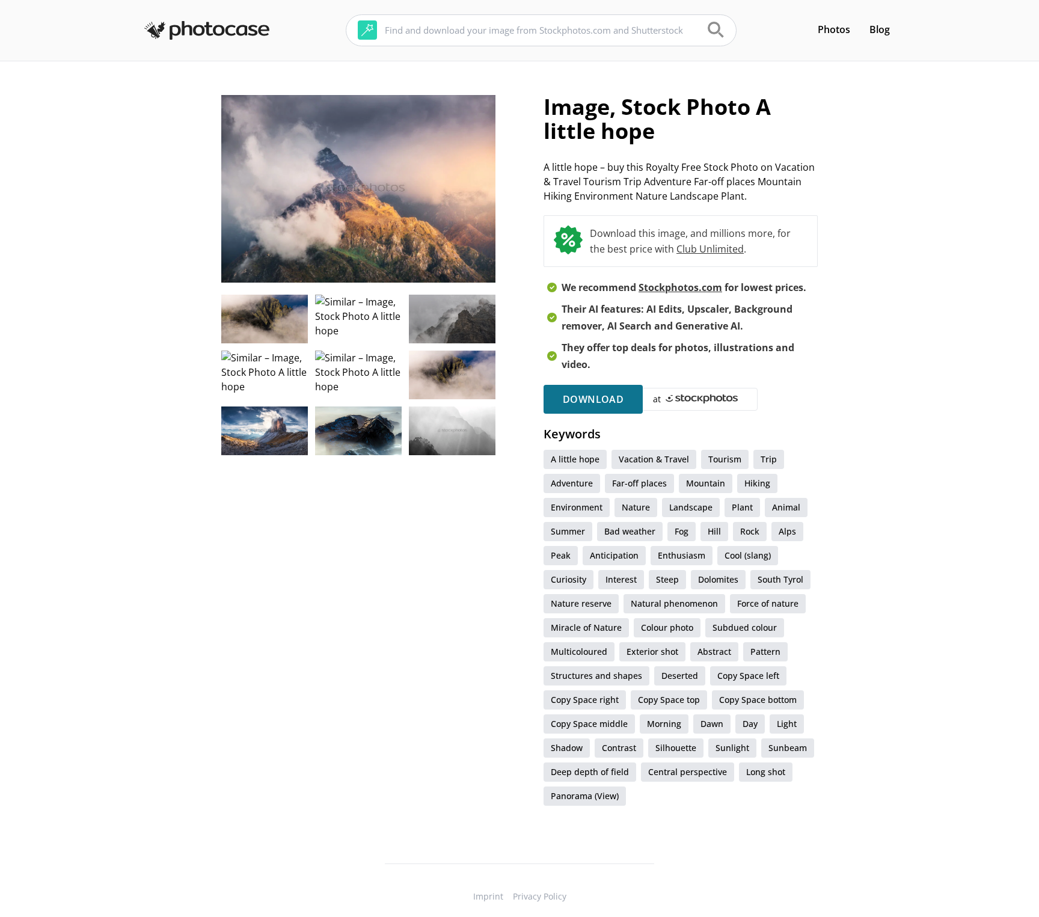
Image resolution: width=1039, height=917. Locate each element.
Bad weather (629, 531)
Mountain (705, 483)
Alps (787, 531)
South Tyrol (780, 579)
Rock (749, 531)
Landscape (691, 507)
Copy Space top (669, 699)
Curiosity (568, 579)
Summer (568, 531)
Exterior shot (652, 651)
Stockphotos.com (680, 287)
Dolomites (718, 579)
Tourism (724, 459)
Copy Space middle (589, 723)
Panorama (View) (585, 796)
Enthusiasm (681, 555)
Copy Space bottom (758, 699)
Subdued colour (745, 627)
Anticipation (614, 555)
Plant (742, 507)
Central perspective (687, 771)
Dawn (711, 723)
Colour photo (667, 627)
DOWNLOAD (593, 399)
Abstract (714, 651)
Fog (681, 531)
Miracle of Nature (586, 627)
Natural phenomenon (674, 603)
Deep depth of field (590, 771)
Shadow (567, 747)
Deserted (679, 675)
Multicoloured (579, 651)
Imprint (488, 896)
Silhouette (675, 747)
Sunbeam (787, 747)
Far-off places (639, 483)
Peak (561, 555)
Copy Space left (748, 675)
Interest (621, 579)
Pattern (765, 651)
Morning (664, 723)
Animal (786, 507)
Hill (714, 531)
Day (750, 723)
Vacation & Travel (654, 459)
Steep (667, 579)
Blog (879, 29)
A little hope (575, 459)
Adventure (572, 483)
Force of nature (767, 603)
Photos (834, 29)
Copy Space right (585, 699)
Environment (576, 507)
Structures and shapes (596, 675)
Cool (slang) (748, 555)
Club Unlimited (710, 249)
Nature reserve (581, 603)
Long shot (765, 771)
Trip (769, 459)
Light (787, 723)
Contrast (619, 747)
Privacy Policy (539, 896)
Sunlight (732, 747)
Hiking (757, 483)
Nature (636, 507)
